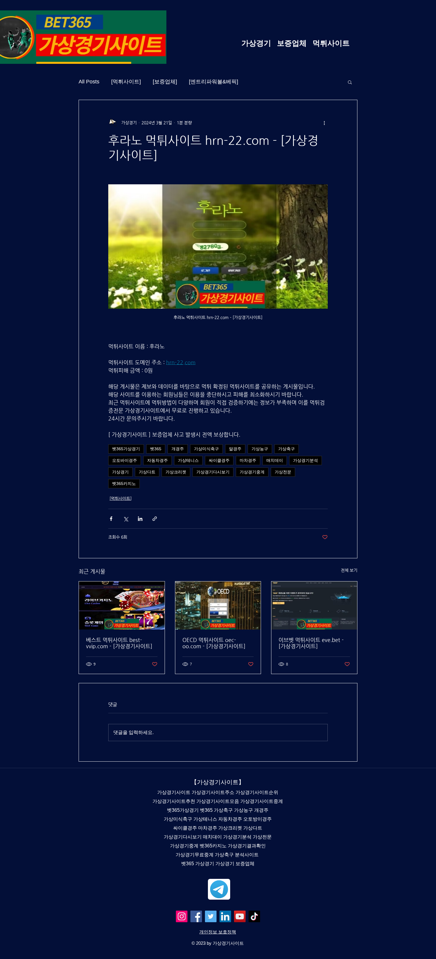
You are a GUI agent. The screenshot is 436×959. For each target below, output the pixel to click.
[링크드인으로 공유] (140, 518)
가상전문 (283, 472)
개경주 (177, 448)
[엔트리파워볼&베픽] (213, 82)
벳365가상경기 (126, 448)
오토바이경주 (124, 460)
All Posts (89, 82)
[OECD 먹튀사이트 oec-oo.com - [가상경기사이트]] (218, 605)
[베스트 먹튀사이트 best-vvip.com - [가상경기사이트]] (122, 605)
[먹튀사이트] (126, 82)
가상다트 (147, 472)
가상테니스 (188, 460)
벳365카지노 (124, 483)
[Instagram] (181, 916)
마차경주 (248, 460)
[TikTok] (254, 916)
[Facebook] (196, 916)
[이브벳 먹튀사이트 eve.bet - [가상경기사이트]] (314, 605)
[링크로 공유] (154, 518)
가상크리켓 (176, 472)
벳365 (155, 448)
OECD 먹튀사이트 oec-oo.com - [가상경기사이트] (214, 643)
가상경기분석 (305, 460)
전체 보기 (349, 570)
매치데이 (274, 460)
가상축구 (286, 448)
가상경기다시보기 (213, 472)
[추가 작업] (324, 122)
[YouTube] (240, 916)
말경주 (235, 448)
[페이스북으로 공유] (111, 518)
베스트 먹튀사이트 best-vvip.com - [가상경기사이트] (119, 643)
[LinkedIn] (225, 916)
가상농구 (260, 448)
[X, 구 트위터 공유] (125, 518)
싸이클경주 (219, 460)
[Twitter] (211, 916)
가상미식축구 (206, 448)
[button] (350, 82)
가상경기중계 (252, 472)
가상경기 (120, 472)
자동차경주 (157, 460)
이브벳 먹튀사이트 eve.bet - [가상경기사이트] (311, 643)
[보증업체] (165, 82)
